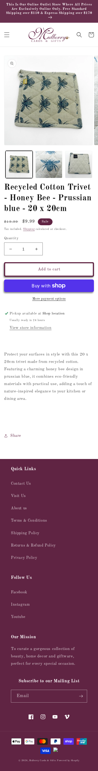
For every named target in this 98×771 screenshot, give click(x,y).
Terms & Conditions (29, 520)
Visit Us (18, 496)
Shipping (29, 229)
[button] (7, 35)
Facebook (19, 592)
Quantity (11, 238)
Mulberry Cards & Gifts (42, 761)
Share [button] (15, 436)
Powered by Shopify (68, 761)
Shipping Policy (25, 533)
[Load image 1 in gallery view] (19, 164)
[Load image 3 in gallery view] (78, 164)
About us (19, 508)
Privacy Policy (24, 558)
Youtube (18, 617)
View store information (30, 328)
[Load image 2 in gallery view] (49, 164)
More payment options (49, 299)
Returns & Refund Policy (33, 545)
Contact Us (21, 484)
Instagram (20, 605)
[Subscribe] (81, 696)
